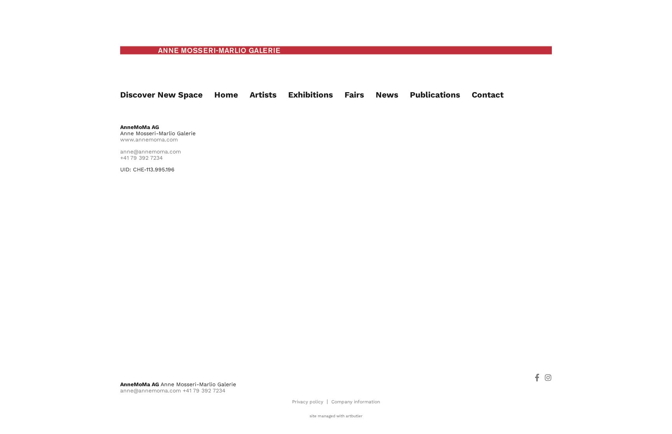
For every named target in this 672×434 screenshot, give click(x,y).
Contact (488, 94)
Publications (435, 94)
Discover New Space (161, 94)
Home (226, 94)
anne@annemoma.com (150, 151)
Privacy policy (307, 401)
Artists (263, 94)
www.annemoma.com (149, 139)
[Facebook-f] (537, 377)
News (387, 94)
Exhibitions (310, 94)
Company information (355, 401)
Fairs (354, 94)
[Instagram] (548, 377)
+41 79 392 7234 (141, 158)
